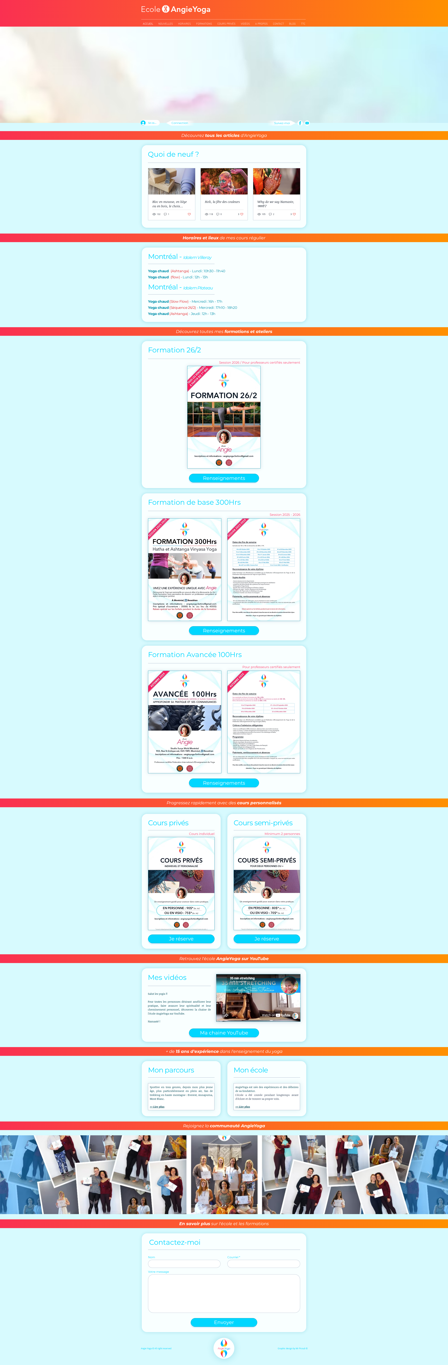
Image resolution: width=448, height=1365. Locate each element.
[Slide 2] (225, 1205)
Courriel (232, 1257)
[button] (224, 478)
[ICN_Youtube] (307, 123)
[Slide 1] (222, 1205)
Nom (151, 1257)
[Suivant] (428, 1174)
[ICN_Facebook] (300, 123)
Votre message (158, 1271)
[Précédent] (19, 1174)
